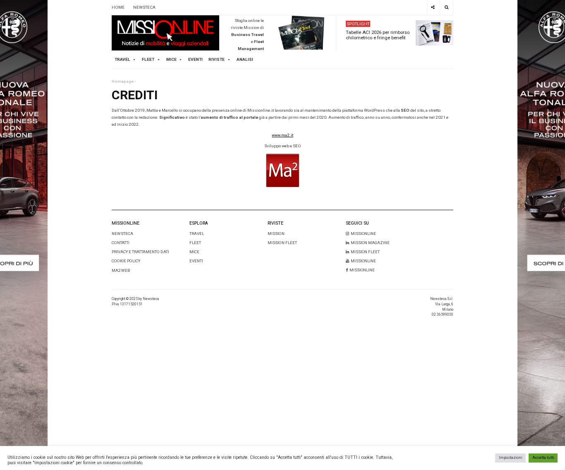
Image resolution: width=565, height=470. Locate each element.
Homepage (123, 81)
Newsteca (122, 234)
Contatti (120, 243)
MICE (171, 59)
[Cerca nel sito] (446, 7)
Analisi (245, 59)
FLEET (148, 59)
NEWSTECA (144, 7)
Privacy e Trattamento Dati (140, 252)
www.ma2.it (282, 135)
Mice (194, 252)
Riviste (216, 59)
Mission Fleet (282, 243)
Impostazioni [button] (510, 457)
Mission (276, 234)
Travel (196, 234)
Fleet (195, 243)
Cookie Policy (126, 261)
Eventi (195, 59)
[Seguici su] (433, 7)
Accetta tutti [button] (543, 457)
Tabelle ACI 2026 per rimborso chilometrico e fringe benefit (377, 35)
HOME (118, 7)
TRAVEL (122, 59)
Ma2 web (121, 270)
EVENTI (196, 261)
